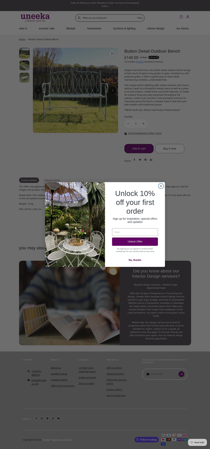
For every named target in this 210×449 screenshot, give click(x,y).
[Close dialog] (161, 186)
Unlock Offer (135, 241)
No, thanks (135, 260)
